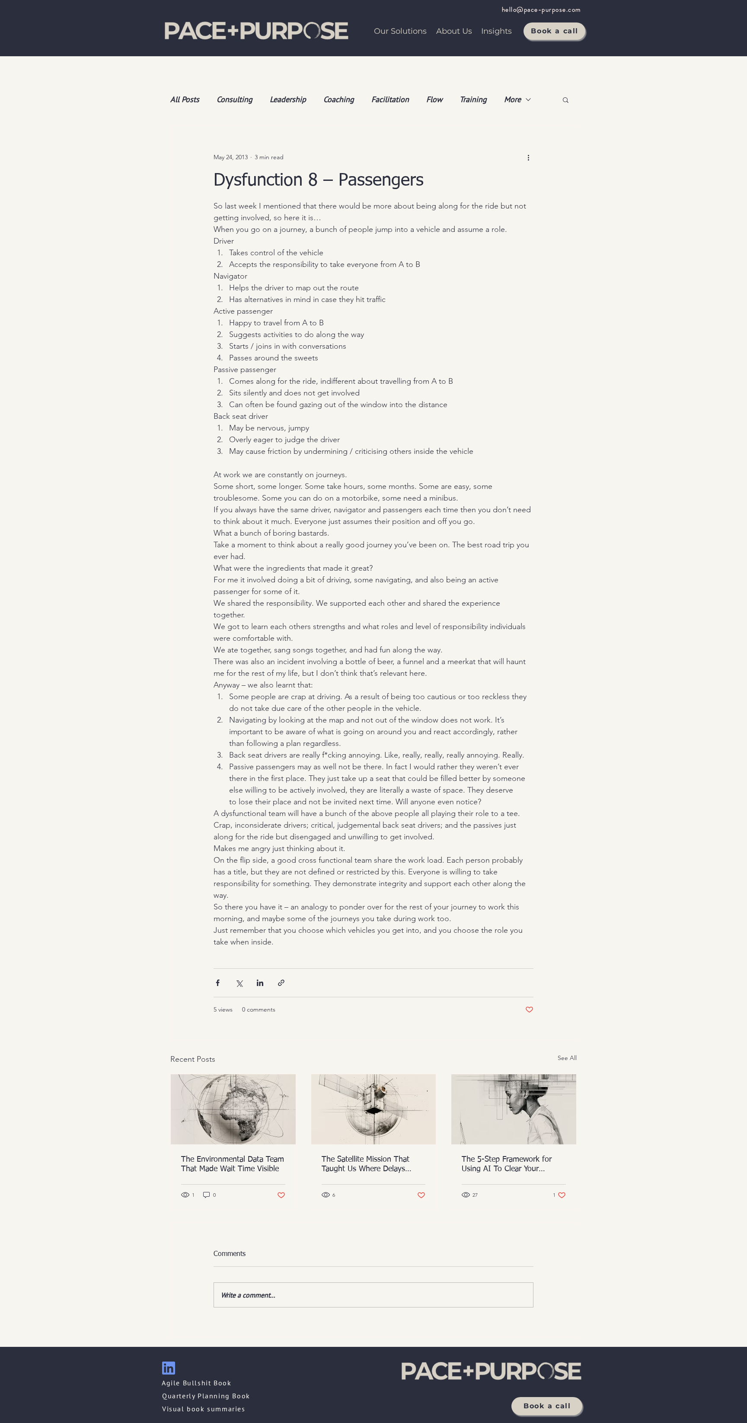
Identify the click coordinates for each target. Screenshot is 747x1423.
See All (567, 1058)
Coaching (338, 99)
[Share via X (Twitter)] (239, 983)
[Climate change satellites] (233, 1109)
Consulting (234, 99)
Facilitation (390, 99)
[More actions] (528, 157)
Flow (434, 99)
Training (473, 99)
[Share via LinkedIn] (260, 983)
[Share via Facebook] (218, 983)
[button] (566, 99)
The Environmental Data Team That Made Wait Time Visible (232, 1164)
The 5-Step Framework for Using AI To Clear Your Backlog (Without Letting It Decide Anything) (508, 1165)
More (512, 99)
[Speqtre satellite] (373, 1109)
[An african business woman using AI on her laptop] (513, 1109)
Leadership (288, 99)
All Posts (184, 99)
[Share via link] (281, 983)
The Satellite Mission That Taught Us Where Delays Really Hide (365, 1165)
